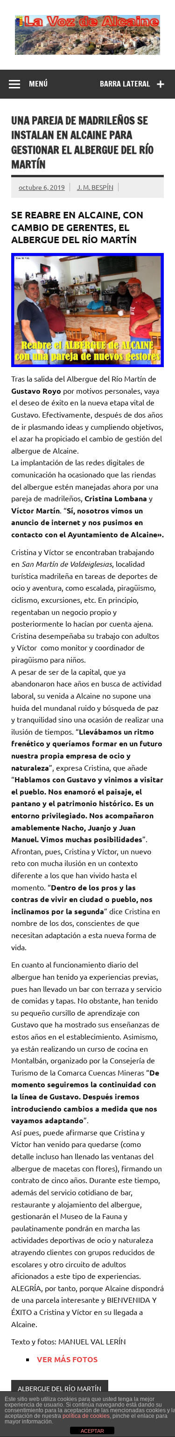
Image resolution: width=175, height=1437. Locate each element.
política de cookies (86, 1416)
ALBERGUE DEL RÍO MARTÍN (59, 1388)
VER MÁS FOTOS (67, 1359)
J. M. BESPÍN (95, 187)
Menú (38, 84)
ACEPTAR (92, 1431)
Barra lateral (125, 84)
